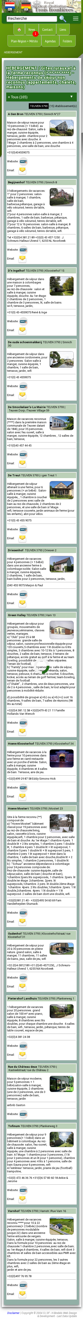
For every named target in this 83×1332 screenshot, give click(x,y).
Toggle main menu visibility (76, 18)
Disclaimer (13, 1313)
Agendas (50, 41)
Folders (67, 41)
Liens (63, 29)
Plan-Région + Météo (24, 41)
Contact (47, 29)
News (32, 31)
